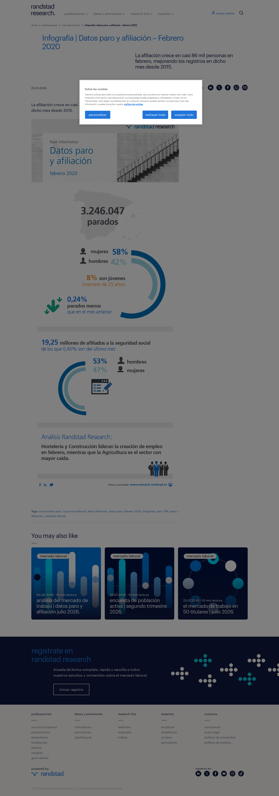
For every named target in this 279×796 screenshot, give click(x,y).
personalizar (97, 114)
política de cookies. (133, 104)
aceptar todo (184, 114)
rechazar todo (155, 114)
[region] (141, 102)
